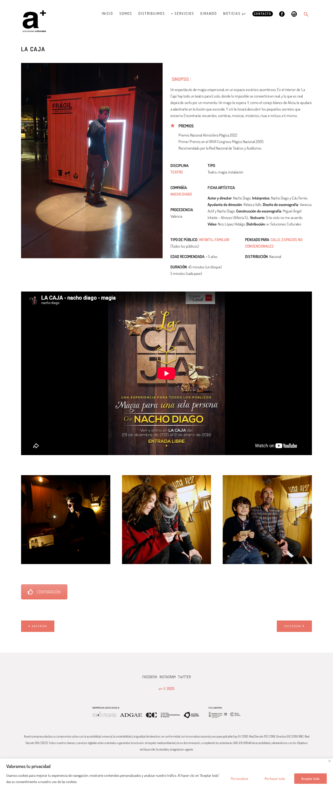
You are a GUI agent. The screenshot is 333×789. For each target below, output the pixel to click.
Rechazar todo (275, 778)
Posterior (292, 626)
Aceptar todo (310, 778)
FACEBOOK (149, 677)
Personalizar (239, 778)
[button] (306, 14)
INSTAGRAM (167, 677)
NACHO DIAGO (181, 194)
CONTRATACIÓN (49, 591)
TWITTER (184, 677)
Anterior (39, 626)
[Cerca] (329, 761)
